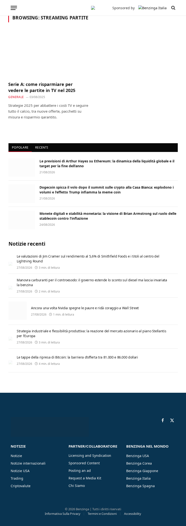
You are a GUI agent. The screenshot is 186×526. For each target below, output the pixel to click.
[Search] (172, 7)
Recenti (41, 147)
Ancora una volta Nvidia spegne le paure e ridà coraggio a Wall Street (85, 308)
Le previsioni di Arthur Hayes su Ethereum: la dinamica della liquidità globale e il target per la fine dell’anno (106, 163)
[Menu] (14, 7)
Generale (16, 97)
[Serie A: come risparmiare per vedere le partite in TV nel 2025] (48, 54)
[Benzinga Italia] (93, 7)
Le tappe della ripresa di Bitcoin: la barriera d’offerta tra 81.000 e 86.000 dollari (77, 357)
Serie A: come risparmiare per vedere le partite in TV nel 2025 (41, 87)
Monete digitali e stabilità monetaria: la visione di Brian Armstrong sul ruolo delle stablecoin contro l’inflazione (107, 216)
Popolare (20, 147)
